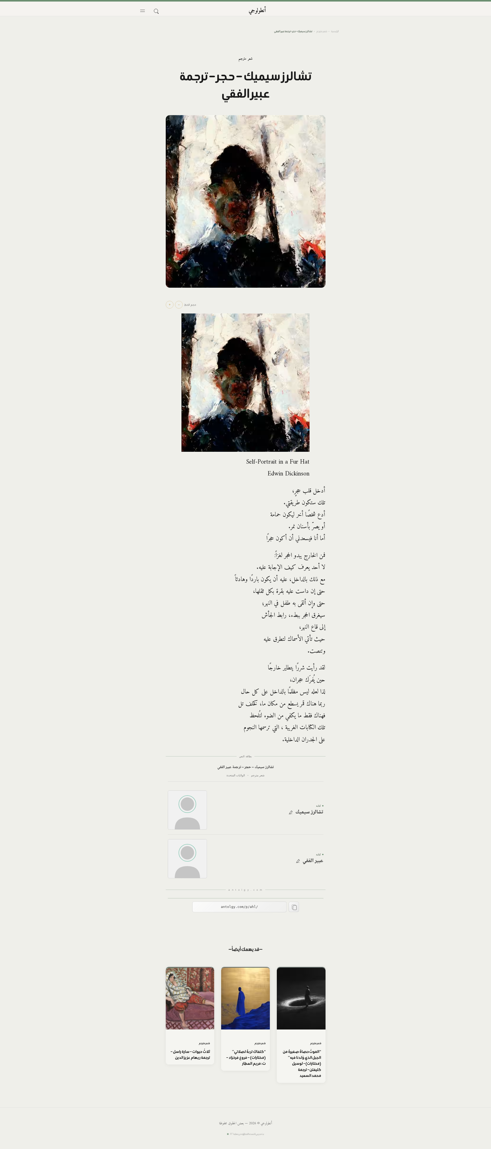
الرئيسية (334, 31)
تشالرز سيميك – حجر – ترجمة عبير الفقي (245, 767)
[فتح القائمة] (142, 11)
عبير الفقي (313, 861)
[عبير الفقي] (187, 858)
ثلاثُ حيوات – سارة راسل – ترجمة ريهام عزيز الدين (190, 1054)
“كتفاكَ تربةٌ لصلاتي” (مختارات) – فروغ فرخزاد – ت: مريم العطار (245, 1057)
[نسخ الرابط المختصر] (294, 907)
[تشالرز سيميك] (187, 810)
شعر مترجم (322, 31)
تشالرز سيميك (309, 812)
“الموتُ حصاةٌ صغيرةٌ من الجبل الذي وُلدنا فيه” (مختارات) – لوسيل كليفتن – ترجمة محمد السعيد (302, 1063)
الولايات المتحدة (236, 775)
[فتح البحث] (156, 11)
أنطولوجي (257, 11)
